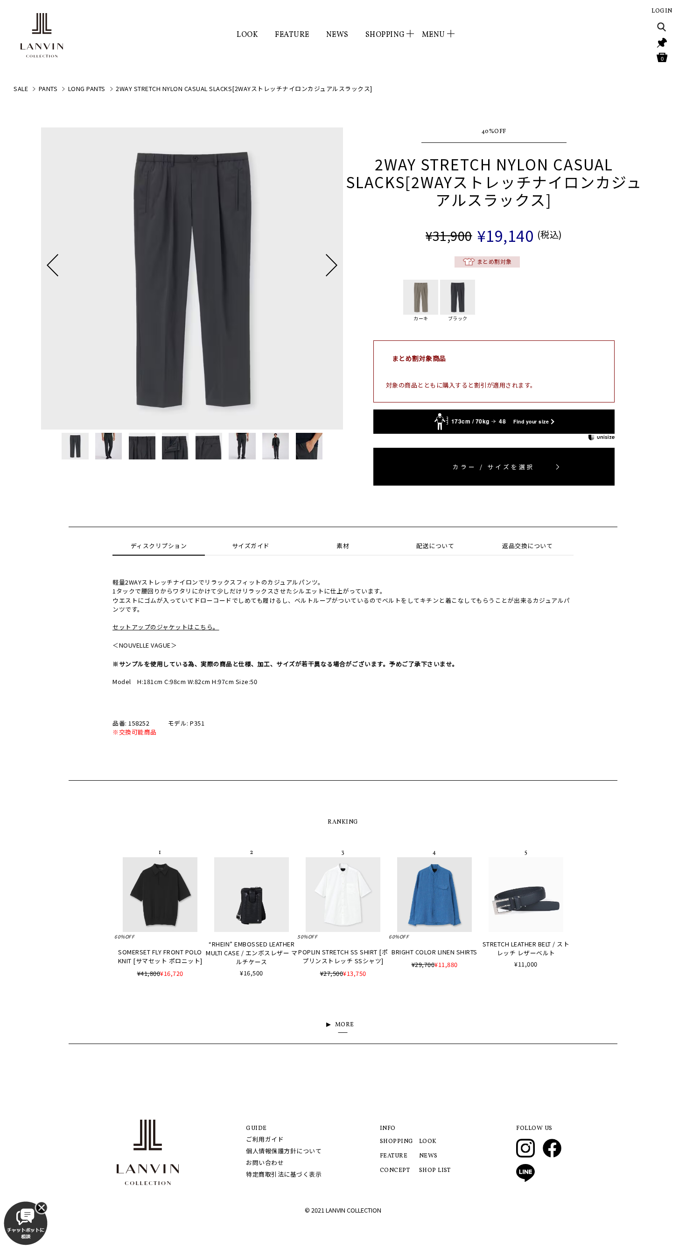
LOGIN (661, 11)
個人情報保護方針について (284, 1150)
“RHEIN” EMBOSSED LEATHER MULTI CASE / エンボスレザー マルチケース (251, 952)
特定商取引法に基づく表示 (284, 1174)
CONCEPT (395, 1170)
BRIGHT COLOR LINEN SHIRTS (434, 951)
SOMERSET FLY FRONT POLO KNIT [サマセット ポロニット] (160, 956)
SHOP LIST (435, 1170)
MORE (344, 1025)
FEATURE (292, 35)
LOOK (247, 35)
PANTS (48, 88)
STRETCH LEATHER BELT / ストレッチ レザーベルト (526, 948)
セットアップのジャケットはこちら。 (165, 626)
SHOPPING (396, 1141)
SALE (21, 88)
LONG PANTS (86, 88)
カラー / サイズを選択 (494, 466)
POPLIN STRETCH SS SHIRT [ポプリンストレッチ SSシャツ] (343, 956)
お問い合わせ (265, 1162)
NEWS (337, 35)
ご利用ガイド (265, 1139)
